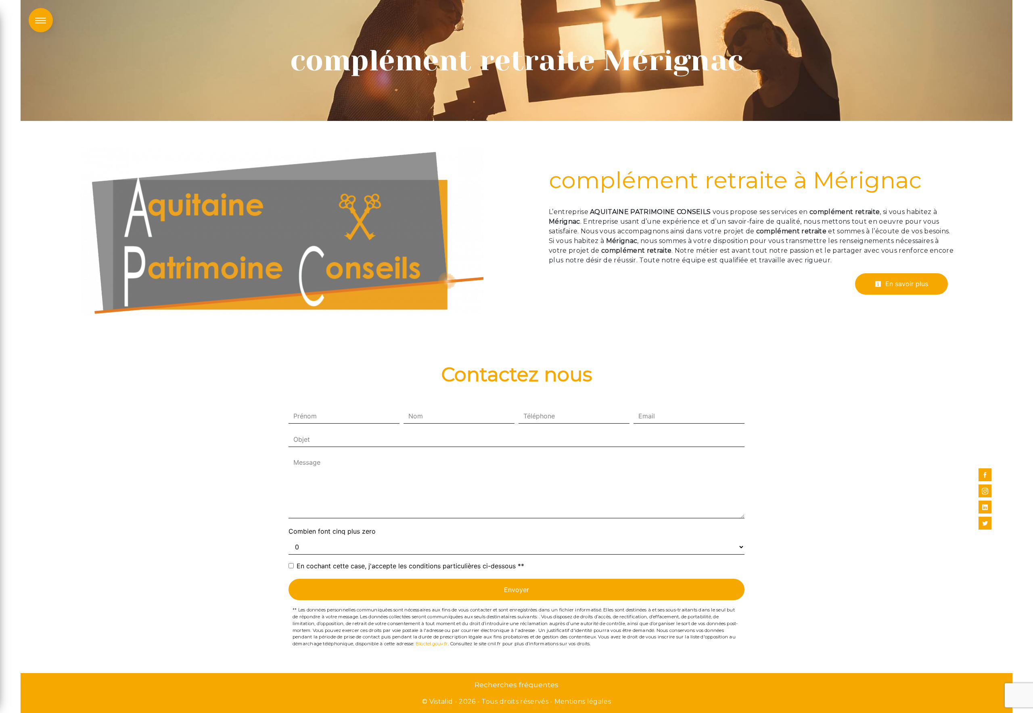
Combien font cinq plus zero (332, 531)
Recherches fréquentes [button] (516, 684)
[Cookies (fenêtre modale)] (2, 708)
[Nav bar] (41, 20)
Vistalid (441, 701)
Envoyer (516, 590)
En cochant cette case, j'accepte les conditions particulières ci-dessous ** (410, 566)
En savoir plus (905, 284)
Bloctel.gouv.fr (432, 643)
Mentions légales (582, 701)
